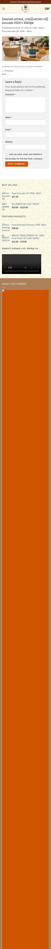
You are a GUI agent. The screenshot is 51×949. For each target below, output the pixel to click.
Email (8, 129)
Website (8, 142)
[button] (3, 8)
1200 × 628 (37, 27)
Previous (7, 70)
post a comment (35, 66)
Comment (10, 94)
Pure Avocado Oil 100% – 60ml (17, 31)
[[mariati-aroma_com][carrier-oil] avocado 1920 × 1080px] (25, 48)
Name (8, 117)
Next (5, 74)
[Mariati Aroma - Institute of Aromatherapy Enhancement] (25, 8)
